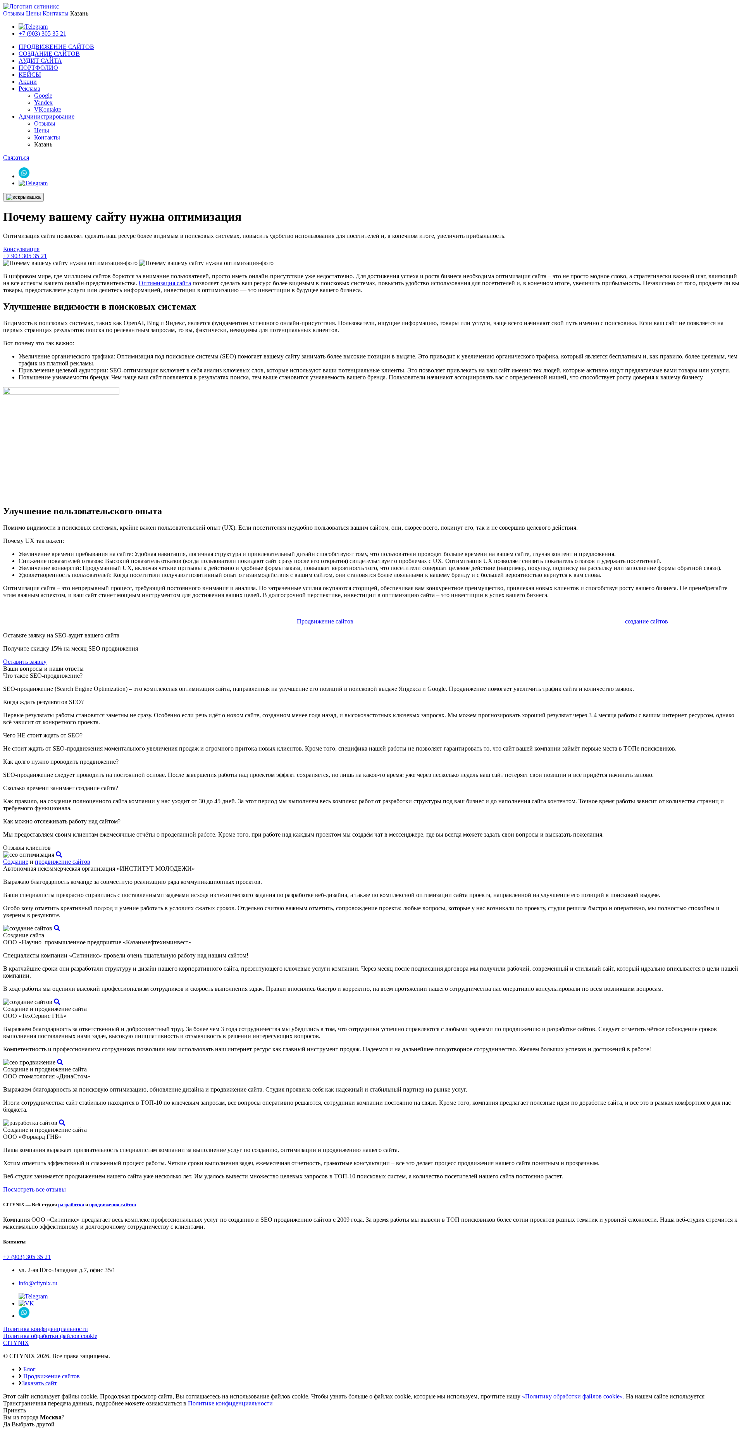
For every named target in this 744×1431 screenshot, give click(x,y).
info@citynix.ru (38, 1283)
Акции (28, 81)
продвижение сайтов (62, 861)
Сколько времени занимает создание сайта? (60, 788)
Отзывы (13, 13)
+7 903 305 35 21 (25, 256)
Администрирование (46, 116)
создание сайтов (646, 621)
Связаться (16, 157)
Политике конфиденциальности (230, 1403)
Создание (15, 861)
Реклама (29, 88)
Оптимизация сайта (165, 283)
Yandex (43, 102)
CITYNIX (16, 1343)
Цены (33, 13)
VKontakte (47, 109)
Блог (29, 1369)
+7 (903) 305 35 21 (42, 33)
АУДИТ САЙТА (40, 60)
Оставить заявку (24, 661)
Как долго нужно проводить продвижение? (61, 761)
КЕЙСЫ (30, 74)
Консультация (21, 249)
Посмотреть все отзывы (34, 1189)
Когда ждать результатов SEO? (43, 702)
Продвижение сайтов (325, 621)
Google (43, 95)
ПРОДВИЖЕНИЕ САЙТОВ (56, 46)
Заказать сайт (39, 1383)
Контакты (56, 13)
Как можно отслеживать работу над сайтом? (62, 821)
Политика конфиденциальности (45, 1329)
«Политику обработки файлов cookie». (573, 1396)
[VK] (26, 1303)
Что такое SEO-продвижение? (43, 675)
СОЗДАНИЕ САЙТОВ (49, 53)
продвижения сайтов (112, 1204)
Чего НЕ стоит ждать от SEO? (43, 735)
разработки (71, 1204)
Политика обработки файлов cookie (50, 1336)
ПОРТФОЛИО (38, 67)
